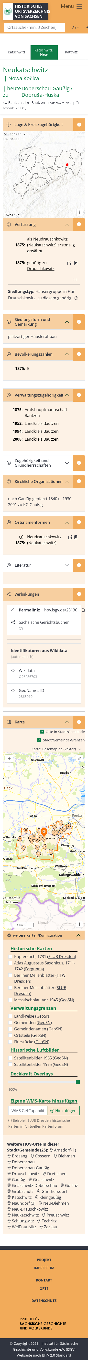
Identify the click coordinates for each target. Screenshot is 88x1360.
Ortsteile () (30, 1035)
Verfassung (25, 224)
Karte (20, 722)
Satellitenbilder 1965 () (41, 1058)
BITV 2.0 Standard (56, 1355)
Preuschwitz (58, 1215)
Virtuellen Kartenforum (44, 1126)
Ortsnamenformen (32, 522)
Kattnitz (71, 52)
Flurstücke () (31, 1041)
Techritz (49, 1221)
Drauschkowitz (41, 268)
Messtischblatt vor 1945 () (44, 1000)
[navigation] (44, 52)
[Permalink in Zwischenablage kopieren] (83, 610)
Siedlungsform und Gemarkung (32, 322)
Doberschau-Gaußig (30, 1167)
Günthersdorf (54, 1191)
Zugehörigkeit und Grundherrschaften (33, 463)
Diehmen (66, 1156)
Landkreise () (32, 1016)
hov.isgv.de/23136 (60, 610)
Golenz (71, 1185)
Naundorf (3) (23, 1203)
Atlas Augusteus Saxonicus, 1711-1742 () (44, 966)
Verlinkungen (26, 594)
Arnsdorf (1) (65, 1150)
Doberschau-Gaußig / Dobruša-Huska (47, 91)
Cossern (42, 1156)
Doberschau (23, 1162)
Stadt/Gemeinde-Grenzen (64, 740)
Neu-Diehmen (56, 1203)
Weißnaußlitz (24, 1227)
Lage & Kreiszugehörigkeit (38, 124)
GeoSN (66, 1000)
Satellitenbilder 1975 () (41, 1064)
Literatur (23, 565)
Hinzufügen (65, 1110)
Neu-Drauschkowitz (30, 1209)
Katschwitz (16, 52)
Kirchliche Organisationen (39, 481)
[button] (76, 263)
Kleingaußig (50, 1197)
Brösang (19, 1156)
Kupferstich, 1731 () (45, 956)
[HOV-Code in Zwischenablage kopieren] (77, 103)
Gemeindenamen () (38, 1029)
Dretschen (56, 1173)
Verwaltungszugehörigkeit (39, 395)
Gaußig (18, 1179)
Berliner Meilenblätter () (40, 978)
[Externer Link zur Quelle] (69, 263)
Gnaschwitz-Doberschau (34, 1185)
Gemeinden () (33, 1022)
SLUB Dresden (61, 956)
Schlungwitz (23, 1221)
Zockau (50, 1227)
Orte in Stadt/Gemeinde (65, 731)
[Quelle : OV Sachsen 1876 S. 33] (76, 263)
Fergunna (34, 969)
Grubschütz (23, 1191)
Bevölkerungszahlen (34, 354)
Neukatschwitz (25, 1215)
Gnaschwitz (43, 1179)
